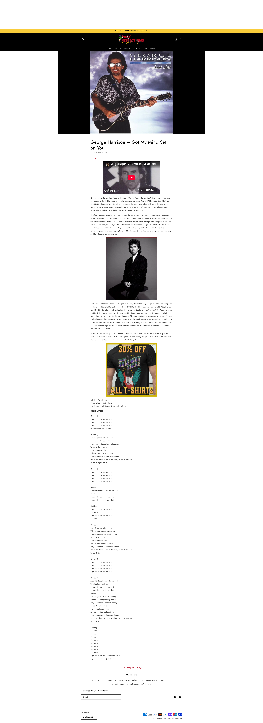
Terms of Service (117, 684)
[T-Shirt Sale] (132, 370)
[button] (83, 39)
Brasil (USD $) (88, 717)
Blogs (103, 680)
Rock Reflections (162, 718)
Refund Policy (137, 680)
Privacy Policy (164, 680)
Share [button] (95, 158)
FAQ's (127, 680)
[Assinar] (118, 697)
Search (120, 680)
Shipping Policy (151, 680)
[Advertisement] (131, 14)
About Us (95, 680)
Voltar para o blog (133, 667)
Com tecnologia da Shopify (174, 718)
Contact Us (112, 680)
